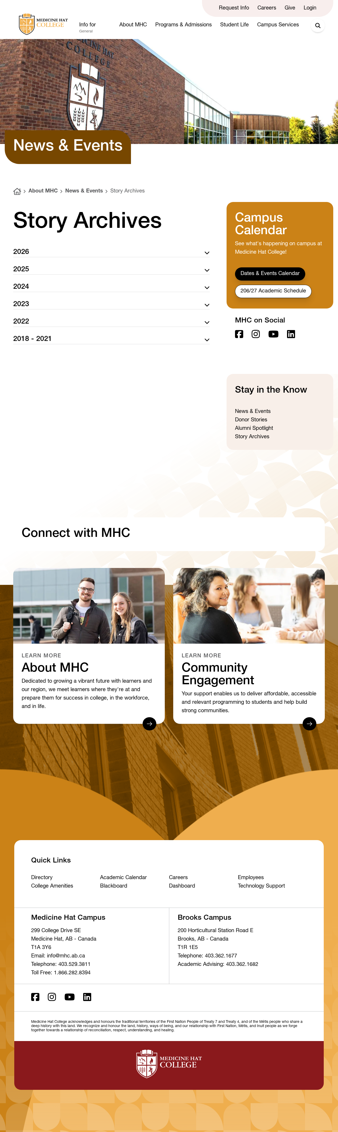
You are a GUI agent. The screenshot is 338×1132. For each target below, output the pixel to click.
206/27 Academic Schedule (273, 291)
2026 (21, 252)
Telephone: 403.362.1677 (207, 956)
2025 (21, 269)
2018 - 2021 (32, 339)
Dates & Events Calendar (270, 274)
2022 (21, 322)
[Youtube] (273, 335)
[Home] (17, 191)
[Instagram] (256, 335)
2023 (21, 304)
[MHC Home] (42, 24)
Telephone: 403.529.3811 (61, 964)
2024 (21, 287)
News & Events (84, 191)
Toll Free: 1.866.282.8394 (61, 973)
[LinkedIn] (291, 335)
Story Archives (127, 191)
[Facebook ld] (239, 335)
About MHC (43, 191)
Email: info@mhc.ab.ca (58, 956)
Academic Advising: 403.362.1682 (218, 964)
